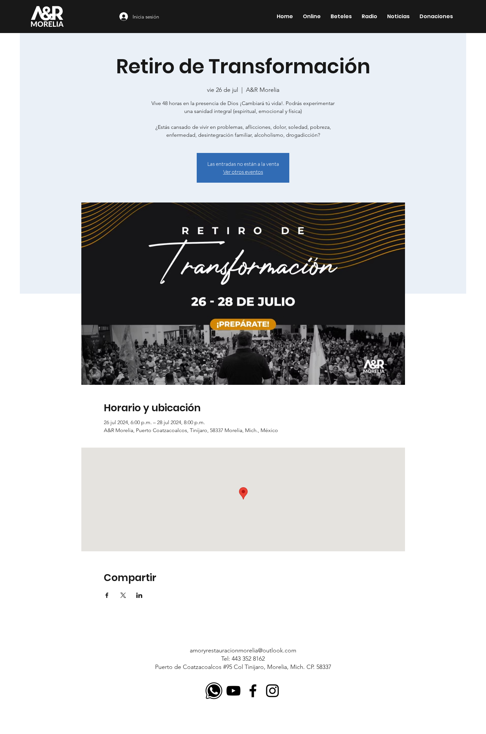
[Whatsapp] (214, 690)
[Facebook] (253, 690)
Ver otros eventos (243, 171)
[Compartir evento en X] (123, 595)
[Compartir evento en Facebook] (107, 595)
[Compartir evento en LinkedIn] (139, 595)
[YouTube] (233, 690)
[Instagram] (272, 690)
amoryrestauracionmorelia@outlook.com (243, 650)
